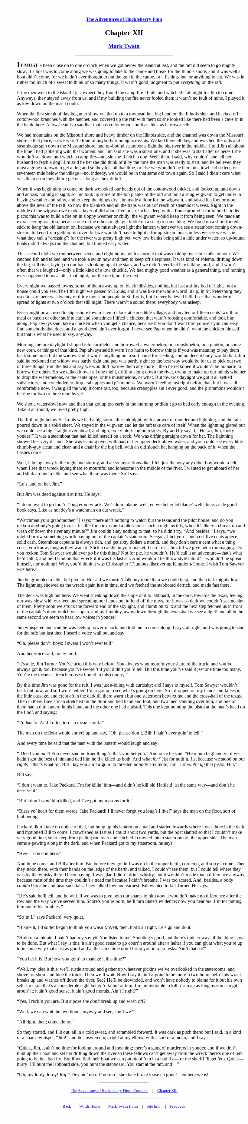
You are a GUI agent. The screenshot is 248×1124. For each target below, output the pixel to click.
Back (67, 1106)
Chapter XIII (167, 1090)
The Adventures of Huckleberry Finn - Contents (109, 1090)
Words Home (89, 1106)
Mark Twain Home (123, 1106)
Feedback (177, 1106)
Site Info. (154, 1106)
